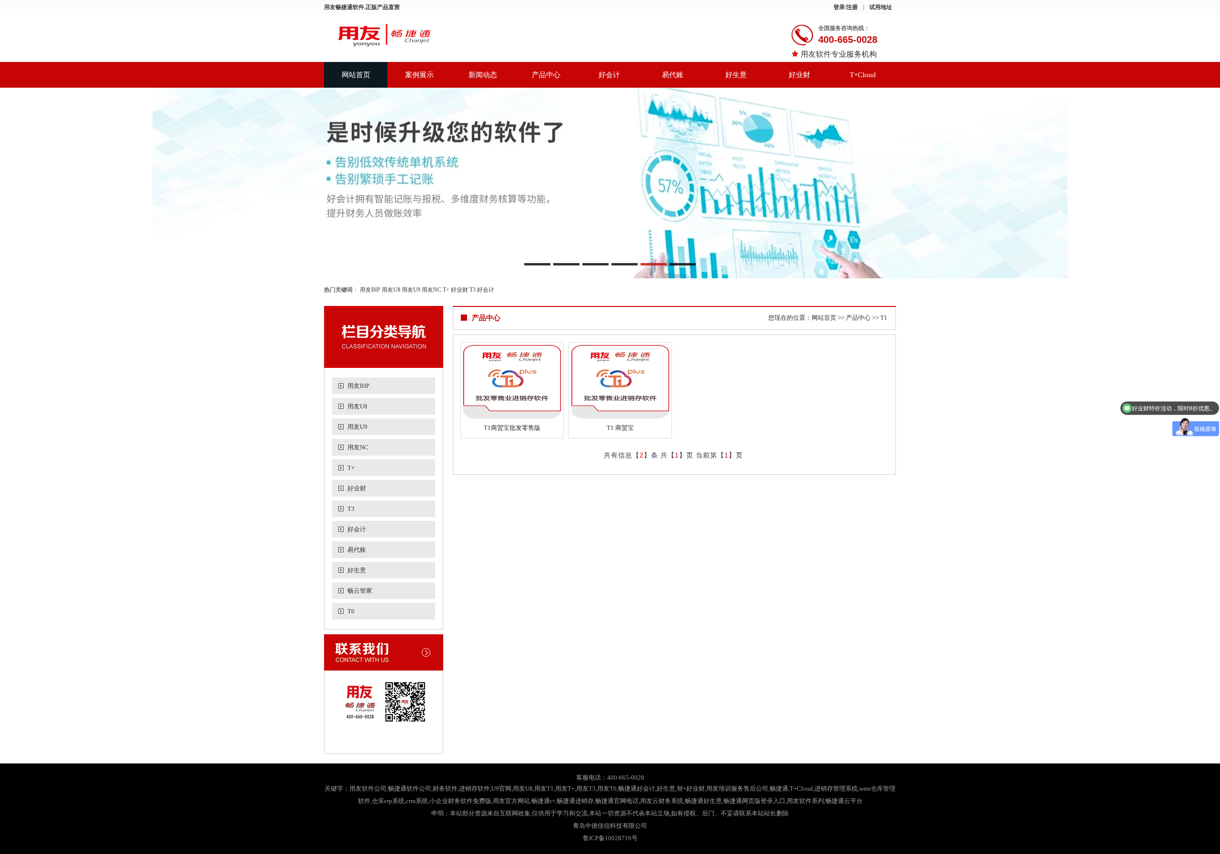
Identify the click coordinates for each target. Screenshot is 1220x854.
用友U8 (391, 289)
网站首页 (356, 75)
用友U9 (411, 289)
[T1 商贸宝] (620, 381)
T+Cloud (863, 75)
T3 (472, 289)
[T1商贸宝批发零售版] (512, 381)
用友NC (431, 289)
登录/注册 (846, 7)
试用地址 (880, 7)
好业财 (799, 75)
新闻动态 (482, 75)
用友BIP (370, 289)
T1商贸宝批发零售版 (512, 427)
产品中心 (546, 75)
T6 (351, 611)
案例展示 (419, 75)
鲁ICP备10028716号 (610, 838)
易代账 (672, 75)
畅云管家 (359, 590)
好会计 (609, 75)
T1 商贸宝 (620, 427)
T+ (446, 289)
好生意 (736, 75)
